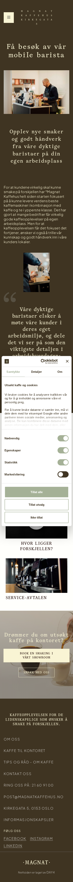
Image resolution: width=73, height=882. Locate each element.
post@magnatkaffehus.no (34, 796)
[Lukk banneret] (67, 361)
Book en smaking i (36, 655)
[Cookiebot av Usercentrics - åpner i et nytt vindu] (43, 361)
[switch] (63, 450)
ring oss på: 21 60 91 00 (29, 785)
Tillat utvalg (36, 504)
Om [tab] (59, 371)
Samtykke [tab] (13, 371)
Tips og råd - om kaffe (29, 762)
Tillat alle (37, 491)
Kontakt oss (18, 773)
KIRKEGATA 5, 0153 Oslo (29, 808)
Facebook (15, 838)
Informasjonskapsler (29, 819)
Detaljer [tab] (36, 371)
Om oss (12, 739)
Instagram (41, 838)
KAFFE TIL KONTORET (24, 750)
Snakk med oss (36, 672)
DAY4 (51, 872)
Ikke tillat (37, 517)
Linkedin (13, 845)
